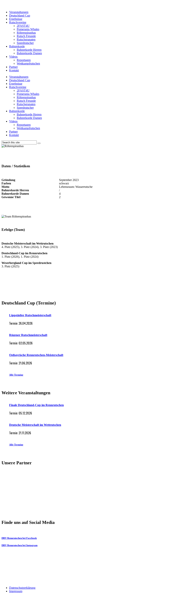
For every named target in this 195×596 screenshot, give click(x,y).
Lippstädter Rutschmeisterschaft (30, 315)
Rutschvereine (17, 22)
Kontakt (14, 70)
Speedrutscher (25, 43)
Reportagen (24, 60)
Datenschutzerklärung (22, 587)
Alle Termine (16, 374)
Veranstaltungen (18, 12)
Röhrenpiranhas (26, 32)
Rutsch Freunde (26, 36)
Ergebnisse (15, 19)
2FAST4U (23, 25)
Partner (13, 67)
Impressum (15, 591)
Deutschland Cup (19, 15)
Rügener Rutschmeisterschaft (28, 335)
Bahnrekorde (17, 46)
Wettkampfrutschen (28, 63)
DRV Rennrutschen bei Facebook (19, 538)
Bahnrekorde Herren (29, 49)
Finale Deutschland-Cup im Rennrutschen (36, 405)
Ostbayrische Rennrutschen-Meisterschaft (36, 355)
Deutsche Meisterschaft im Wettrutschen (35, 424)
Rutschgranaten (26, 39)
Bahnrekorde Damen (29, 53)
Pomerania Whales (28, 29)
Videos (13, 56)
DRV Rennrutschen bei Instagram (20, 545)
